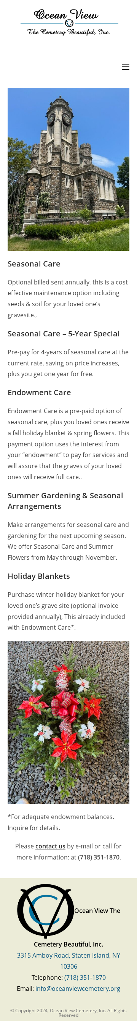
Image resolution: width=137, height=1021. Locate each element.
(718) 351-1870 (85, 977)
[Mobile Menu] (125, 66)
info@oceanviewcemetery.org (77, 988)
